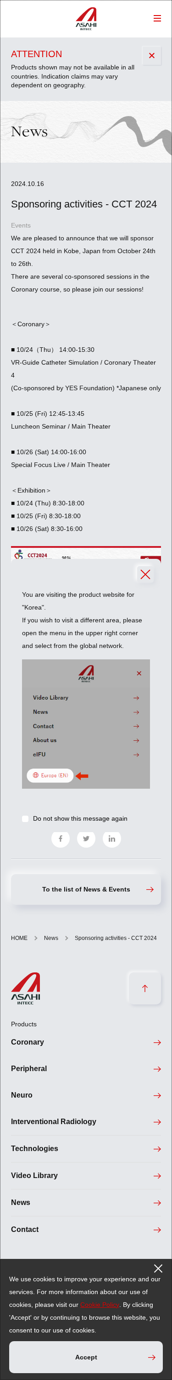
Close (145, 574)
